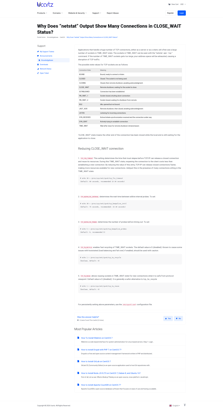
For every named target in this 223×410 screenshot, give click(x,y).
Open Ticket (44, 73)
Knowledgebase (52, 37)
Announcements (46, 56)
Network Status (45, 69)
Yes (169, 318)
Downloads (44, 64)
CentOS (62, 37)
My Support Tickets (47, 52)
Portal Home (41, 37)
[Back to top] (185, 405)
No (180, 318)
